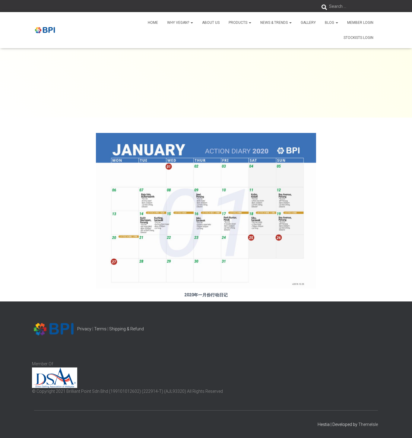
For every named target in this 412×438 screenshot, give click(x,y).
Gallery (308, 22)
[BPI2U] (45, 30)
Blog (330, 22)
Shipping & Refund (126, 328)
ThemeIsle (368, 424)
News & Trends (274, 22)
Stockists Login (358, 38)
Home (153, 22)
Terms (100, 328)
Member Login (360, 22)
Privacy (84, 328)
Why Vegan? (178, 22)
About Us (211, 22)
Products (238, 22)
